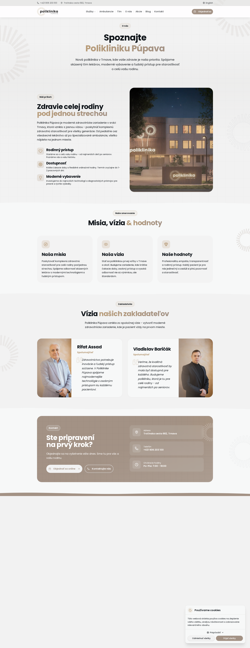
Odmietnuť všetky (201, 638)
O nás (128, 11)
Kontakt (159, 11)
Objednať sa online (64, 468)
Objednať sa (204, 11)
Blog (148, 11)
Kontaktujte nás (101, 468)
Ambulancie (106, 11)
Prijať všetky (229, 638)
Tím (119, 11)
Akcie (139, 11)
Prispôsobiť (215, 632)
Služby (89, 11)
